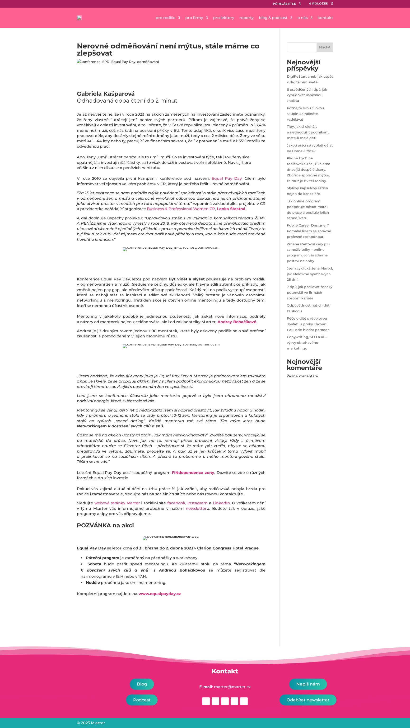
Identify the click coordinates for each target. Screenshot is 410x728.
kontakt (325, 17)
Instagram (197, 503)
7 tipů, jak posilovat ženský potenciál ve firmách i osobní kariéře (309, 292)
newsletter (196, 508)
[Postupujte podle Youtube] (244, 701)
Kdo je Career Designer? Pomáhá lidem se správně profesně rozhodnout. (309, 231)
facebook (176, 503)
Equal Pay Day (227, 178)
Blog (142, 684)
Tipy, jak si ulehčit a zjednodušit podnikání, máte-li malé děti (308, 132)
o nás (303, 17)
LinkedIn (221, 503)
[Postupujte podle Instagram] (215, 701)
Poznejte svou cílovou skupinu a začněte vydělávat (305, 114)
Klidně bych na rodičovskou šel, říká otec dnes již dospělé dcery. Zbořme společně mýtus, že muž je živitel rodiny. (308, 169)
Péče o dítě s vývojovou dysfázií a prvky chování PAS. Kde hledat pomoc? (308, 324)
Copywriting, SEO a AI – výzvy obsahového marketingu (307, 342)
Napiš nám (308, 684)
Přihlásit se (284, 3)
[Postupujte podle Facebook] (206, 701)
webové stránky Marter (117, 503)
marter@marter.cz (232, 687)
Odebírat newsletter (308, 700)
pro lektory (223, 17)
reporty (246, 17)
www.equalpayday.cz (160, 593)
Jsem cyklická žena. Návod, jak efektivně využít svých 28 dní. (310, 274)
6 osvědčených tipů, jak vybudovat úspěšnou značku (307, 95)
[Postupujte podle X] (234, 701)
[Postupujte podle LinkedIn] (225, 701)
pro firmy (194, 17)
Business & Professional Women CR (181, 209)
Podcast (141, 700)
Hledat (325, 47)
